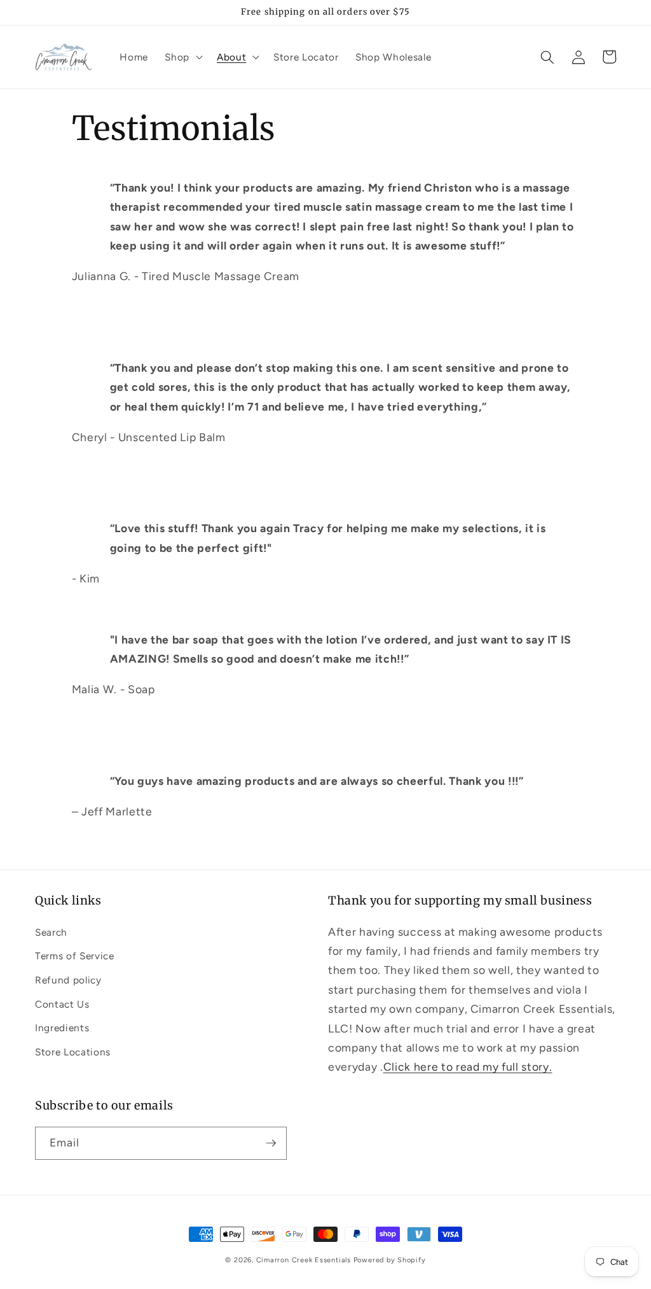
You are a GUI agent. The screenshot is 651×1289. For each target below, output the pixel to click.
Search (51, 932)
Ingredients (62, 1028)
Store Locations (73, 1052)
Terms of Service (74, 956)
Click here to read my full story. (467, 1066)
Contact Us (62, 1004)
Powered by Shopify (389, 1260)
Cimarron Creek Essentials (303, 1260)
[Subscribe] (271, 1143)
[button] (182, 57)
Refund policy (68, 980)
